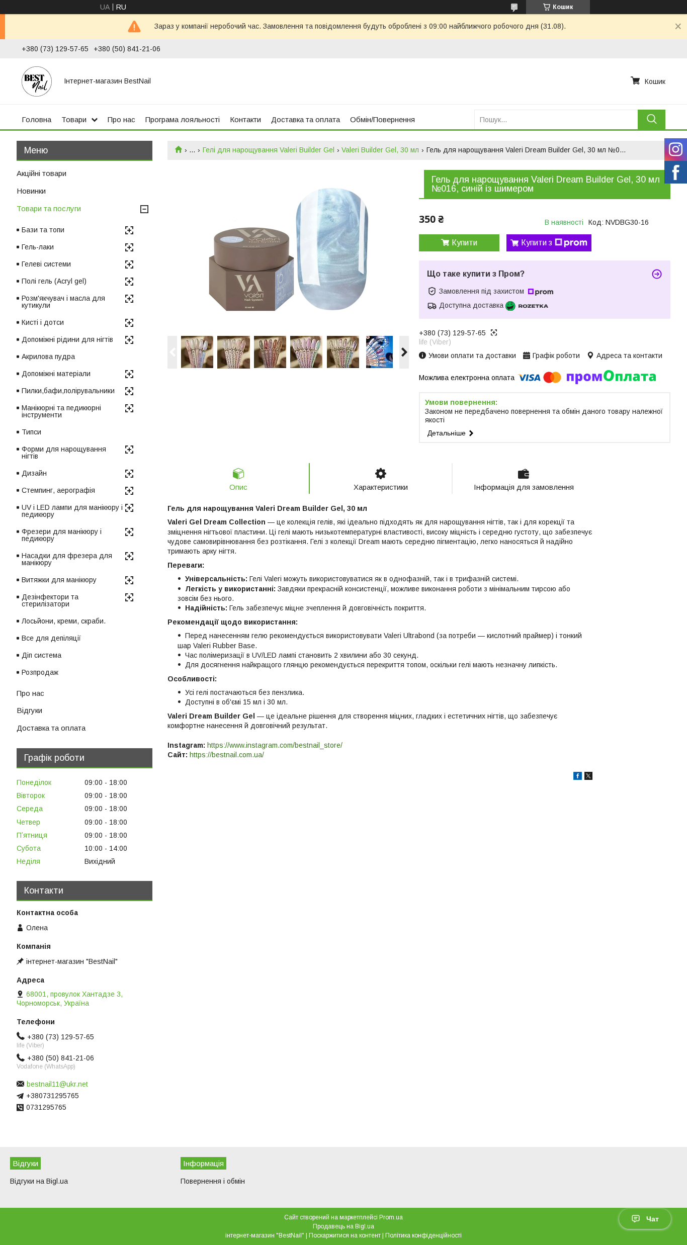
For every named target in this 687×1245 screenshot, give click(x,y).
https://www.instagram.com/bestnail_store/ (274, 745)
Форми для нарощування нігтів (64, 452)
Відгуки (29, 710)
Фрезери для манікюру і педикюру (62, 535)
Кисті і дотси (43, 322)
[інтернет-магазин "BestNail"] (37, 81)
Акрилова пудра (48, 356)
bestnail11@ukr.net (57, 1084)
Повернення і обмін (213, 1181)
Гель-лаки (38, 247)
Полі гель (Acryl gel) (54, 281)
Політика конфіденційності (423, 1235)
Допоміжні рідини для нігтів (67, 339)
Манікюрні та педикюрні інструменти (61, 411)
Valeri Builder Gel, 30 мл (380, 150)
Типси (31, 432)
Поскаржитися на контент (345, 1235)
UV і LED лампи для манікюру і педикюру (72, 510)
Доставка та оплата (305, 119)
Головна (36, 119)
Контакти (245, 119)
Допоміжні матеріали (56, 374)
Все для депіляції (51, 638)
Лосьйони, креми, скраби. (64, 621)
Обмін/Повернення (382, 119)
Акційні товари (41, 173)
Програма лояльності (182, 119)
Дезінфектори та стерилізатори (50, 600)
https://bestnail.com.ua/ (227, 755)
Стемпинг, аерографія (58, 490)
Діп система (41, 655)
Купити (464, 242)
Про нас (121, 119)
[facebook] (577, 777)
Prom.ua (391, 1217)
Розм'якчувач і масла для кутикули (63, 301)
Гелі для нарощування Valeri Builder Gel (268, 150)
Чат (652, 1219)
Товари (74, 119)
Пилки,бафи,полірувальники (68, 391)
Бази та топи (43, 230)
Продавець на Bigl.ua (343, 1226)
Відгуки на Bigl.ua (39, 1181)
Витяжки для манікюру (59, 580)
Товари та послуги (49, 208)
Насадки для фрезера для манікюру (67, 559)
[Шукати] (651, 119)
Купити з (536, 242)
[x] (588, 777)
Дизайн (34, 473)
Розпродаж (40, 672)
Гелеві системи (46, 264)
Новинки (31, 191)
